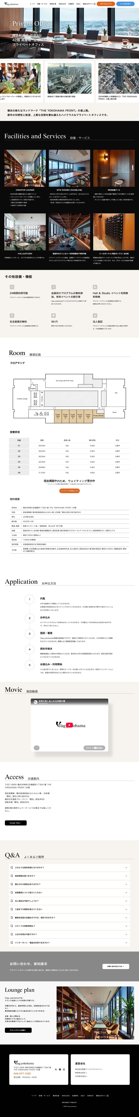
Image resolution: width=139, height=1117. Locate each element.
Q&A (78, 4)
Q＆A (83, 1096)
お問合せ (90, 1096)
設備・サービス (42, 4)
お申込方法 (62, 4)
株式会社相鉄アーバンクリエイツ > (88, 1069)
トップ (32, 4)
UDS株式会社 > (81, 1076)
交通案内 (71, 4)
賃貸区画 (53, 4)
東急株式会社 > (81, 1073)
